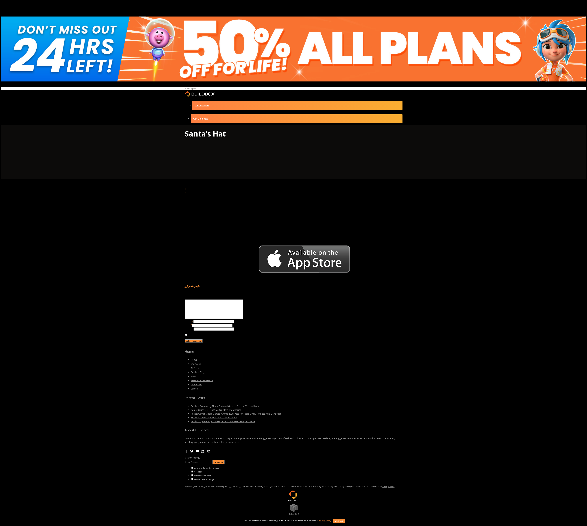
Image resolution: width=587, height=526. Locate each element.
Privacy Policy (325, 520)
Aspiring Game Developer (206, 468)
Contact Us (196, 384)
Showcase (196, 363)
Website (189, 328)
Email (188, 325)
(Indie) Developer (202, 475)
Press (193, 376)
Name (189, 321)
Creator (198, 472)
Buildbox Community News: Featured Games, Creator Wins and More (225, 406)
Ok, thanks (339, 521)
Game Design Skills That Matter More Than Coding (216, 409)
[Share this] (187, 286)
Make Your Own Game (202, 380)
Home (194, 359)
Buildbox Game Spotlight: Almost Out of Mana (214, 417)
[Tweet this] (190, 286)
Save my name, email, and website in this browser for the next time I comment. (229, 334)
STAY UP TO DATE (192, 458)
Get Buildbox (202, 105)
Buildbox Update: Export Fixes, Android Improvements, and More (223, 421)
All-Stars (195, 368)
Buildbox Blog (198, 372)
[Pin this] (198, 286)
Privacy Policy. (388, 486)
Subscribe (218, 462)
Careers (194, 388)
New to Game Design (204, 479)
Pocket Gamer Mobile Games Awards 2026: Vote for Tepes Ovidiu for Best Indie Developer (236, 413)
